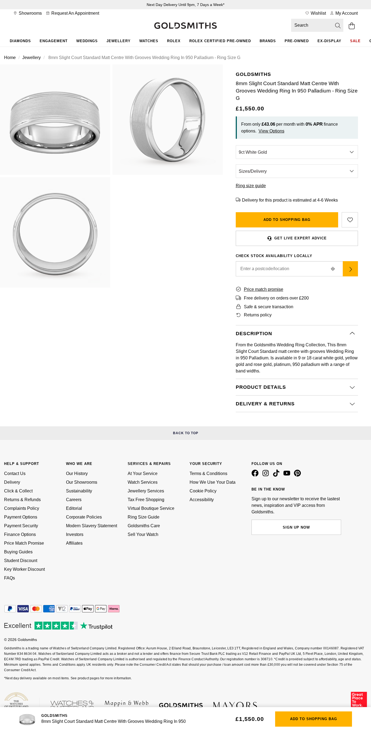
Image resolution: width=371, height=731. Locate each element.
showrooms (30, 13)
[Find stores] (350, 268)
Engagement (54, 41)
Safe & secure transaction (268, 306)
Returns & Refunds (22, 499)
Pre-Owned (297, 41)
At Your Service (143, 473)
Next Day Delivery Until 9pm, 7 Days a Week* (185, 4)
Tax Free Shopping (146, 499)
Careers (73, 499)
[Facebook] (256, 475)
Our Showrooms (81, 482)
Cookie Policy (203, 491)
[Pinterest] (298, 475)
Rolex (174, 41)
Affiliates (74, 543)
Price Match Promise (24, 543)
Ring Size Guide (143, 517)
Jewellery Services (146, 491)
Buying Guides (18, 552)
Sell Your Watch (143, 534)
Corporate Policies (84, 517)
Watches (148, 41)
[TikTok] (277, 475)
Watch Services (143, 482)
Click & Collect (18, 491)
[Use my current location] (333, 268)
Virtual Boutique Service (151, 508)
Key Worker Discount (24, 569)
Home (10, 57)
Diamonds (20, 41)
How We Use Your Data (212, 482)
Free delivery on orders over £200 (276, 298)
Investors (74, 534)
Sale (355, 41)
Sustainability (79, 491)
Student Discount (20, 560)
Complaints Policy (21, 508)
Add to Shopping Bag (286, 220)
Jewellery (118, 41)
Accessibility (202, 499)
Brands (268, 41)
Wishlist (318, 13)
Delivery (12, 482)
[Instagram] (266, 475)
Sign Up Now (296, 527)
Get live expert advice (300, 238)
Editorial (74, 508)
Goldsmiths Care (144, 525)
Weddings (87, 41)
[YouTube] (288, 475)
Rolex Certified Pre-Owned (220, 41)
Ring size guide (251, 185)
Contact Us (15, 473)
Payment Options (20, 517)
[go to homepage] (185, 26)
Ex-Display (329, 41)
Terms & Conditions (208, 473)
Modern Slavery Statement (91, 525)
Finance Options (20, 534)
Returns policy (258, 315)
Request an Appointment (74, 13)
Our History (77, 473)
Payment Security (21, 525)
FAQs (9, 578)
